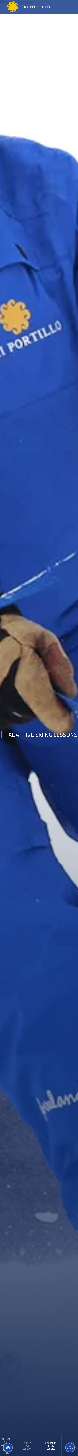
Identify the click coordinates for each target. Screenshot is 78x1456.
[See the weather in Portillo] (8, 1447)
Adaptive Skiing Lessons (50, 1446)
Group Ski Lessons (28, 1446)
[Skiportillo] (26, 6)
